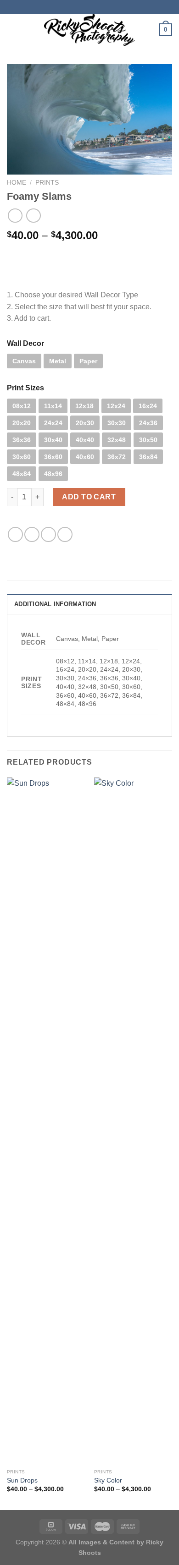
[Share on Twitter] (31, 534)
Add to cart (89, 497)
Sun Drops (22, 1480)
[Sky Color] (133, 1121)
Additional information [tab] (55, 604)
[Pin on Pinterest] (65, 534)
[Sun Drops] (46, 1121)
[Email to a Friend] (48, 534)
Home (16, 182)
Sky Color (108, 1480)
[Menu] (12, 29)
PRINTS (47, 182)
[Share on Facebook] (15, 534)
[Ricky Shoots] (89, 30)
